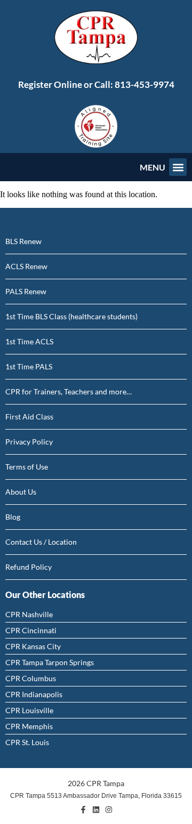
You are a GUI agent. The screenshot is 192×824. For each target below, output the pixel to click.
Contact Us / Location (41, 541)
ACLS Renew (26, 266)
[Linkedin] (96, 809)
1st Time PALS (28, 366)
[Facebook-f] (83, 809)
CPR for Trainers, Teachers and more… (68, 391)
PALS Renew (25, 291)
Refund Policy (28, 566)
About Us (20, 491)
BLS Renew (23, 241)
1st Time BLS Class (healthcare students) (71, 316)
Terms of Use (26, 466)
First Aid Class (29, 416)
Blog (12, 516)
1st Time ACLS (29, 341)
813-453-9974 (144, 84)
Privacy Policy (29, 441)
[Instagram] (109, 809)
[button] (178, 167)
